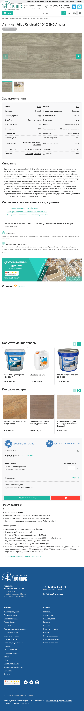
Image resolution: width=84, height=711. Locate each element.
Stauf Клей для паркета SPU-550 (67, 376)
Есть (77, 120)
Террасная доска (10, 653)
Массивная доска (11, 618)
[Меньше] (66, 468)
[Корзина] (79, 13)
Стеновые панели (11, 650)
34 (40, 124)
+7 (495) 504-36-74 (59, 5)
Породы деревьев (50, 636)
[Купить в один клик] (65, 498)
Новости (46, 625)
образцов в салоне (32, 5)
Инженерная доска (11, 611)
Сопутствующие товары (13, 643)
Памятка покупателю (51, 639)
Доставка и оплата (58, 1)
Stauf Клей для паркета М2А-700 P (14, 376)
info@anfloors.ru (53, 594)
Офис (77, 138)
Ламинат (7, 625)
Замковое (37, 145)
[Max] (37, 682)
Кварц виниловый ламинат (15, 629)
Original (38, 111)
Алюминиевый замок (31, 142)
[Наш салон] (42, 269)
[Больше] (77, 468)
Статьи (46, 632)
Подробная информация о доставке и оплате (21, 556)
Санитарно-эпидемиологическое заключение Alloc (27, 211)
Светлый (37, 153)
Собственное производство (33, 8)
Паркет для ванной (11, 663)
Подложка (8, 670)
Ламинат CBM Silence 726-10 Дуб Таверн (15, 422)
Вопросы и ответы (50, 629)
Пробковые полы (11, 632)
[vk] (26, 682)
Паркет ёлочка (9, 622)
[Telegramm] (31, 682)
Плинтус (7, 646)
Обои (6, 660)
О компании (29, 1)
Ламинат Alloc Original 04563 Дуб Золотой (39, 422)
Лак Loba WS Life (37, 375)
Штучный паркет (10, 639)
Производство (39, 1)
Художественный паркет (14, 667)
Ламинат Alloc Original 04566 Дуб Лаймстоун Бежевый (67, 423)
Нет (77, 106)
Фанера (7, 674)
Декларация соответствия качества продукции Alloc (27, 215)
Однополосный (34, 120)
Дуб (39, 115)
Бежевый (29, 153)
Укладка (48, 1)
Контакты (79, 1)
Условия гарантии (50, 643)
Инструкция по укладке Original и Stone (22, 208)
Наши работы (70, 1)
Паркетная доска (10, 615)
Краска (6, 657)
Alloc (39, 106)
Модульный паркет (11, 636)
